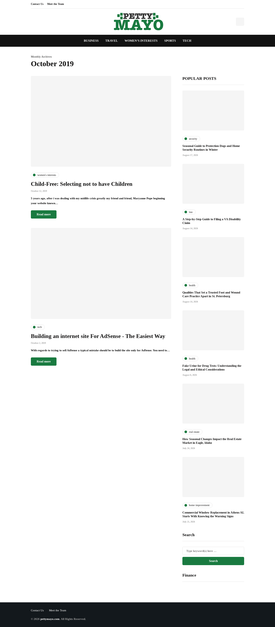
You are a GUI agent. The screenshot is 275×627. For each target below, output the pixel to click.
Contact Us (37, 4)
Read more (44, 214)
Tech (187, 40)
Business (91, 40)
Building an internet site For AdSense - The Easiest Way (98, 336)
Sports (170, 40)
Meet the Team (55, 4)
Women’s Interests (141, 40)
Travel (111, 40)
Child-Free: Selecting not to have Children (81, 184)
